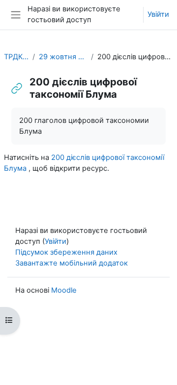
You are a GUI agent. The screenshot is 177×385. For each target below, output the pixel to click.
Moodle (64, 290)
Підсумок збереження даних (66, 252)
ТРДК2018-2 (16, 56)
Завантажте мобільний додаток (71, 263)
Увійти (158, 14)
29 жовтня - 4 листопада (63, 56)
